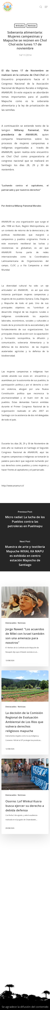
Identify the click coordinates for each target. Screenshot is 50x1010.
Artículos (20, 25)
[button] (46, 7)
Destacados (10, 623)
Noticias (32, 25)
